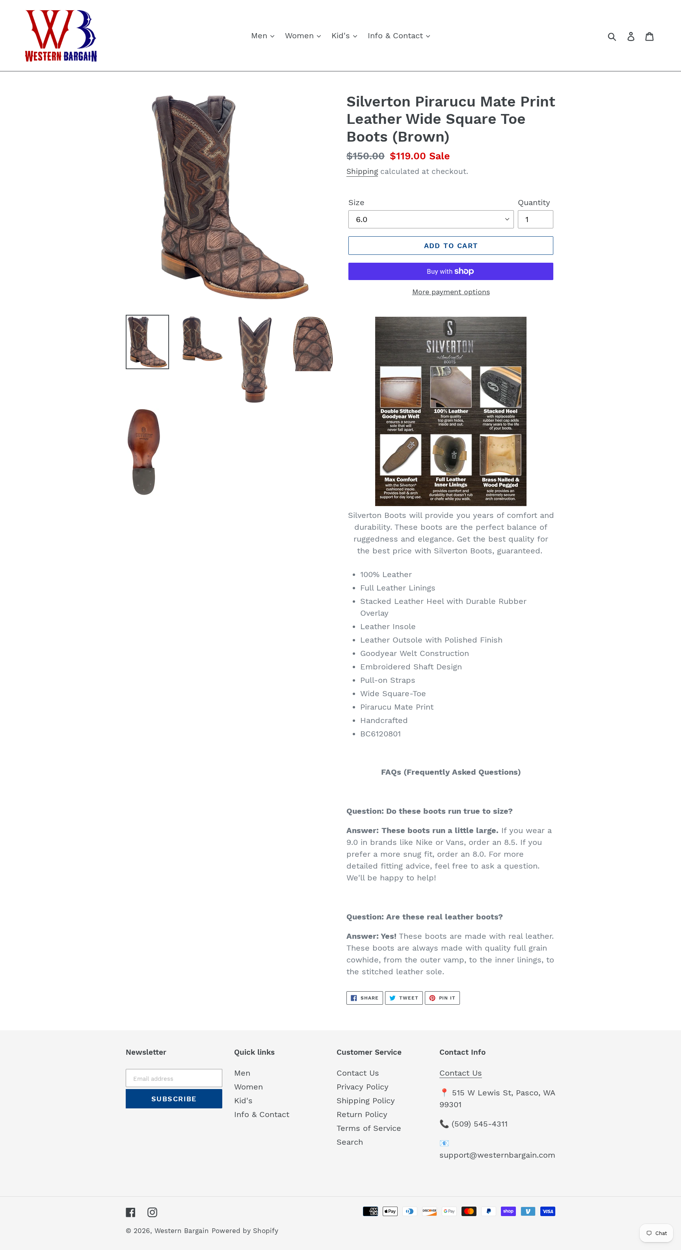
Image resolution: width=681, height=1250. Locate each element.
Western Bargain (181, 1231)
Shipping (362, 171)
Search (350, 1142)
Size (356, 202)
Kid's (243, 1100)
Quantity (534, 202)
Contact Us (358, 1073)
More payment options (451, 292)
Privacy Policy (363, 1086)
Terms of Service (369, 1128)
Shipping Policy (366, 1100)
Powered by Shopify (245, 1231)
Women (248, 1086)
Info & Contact (261, 1114)
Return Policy (362, 1114)
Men (242, 1073)
